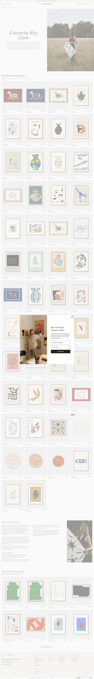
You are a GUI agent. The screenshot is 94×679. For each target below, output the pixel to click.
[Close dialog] (72, 317)
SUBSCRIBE (60, 351)
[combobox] (60, 347)
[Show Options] (69, 347)
